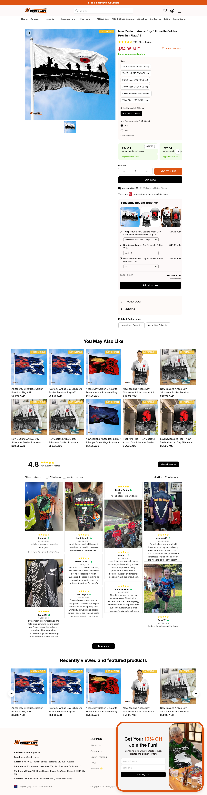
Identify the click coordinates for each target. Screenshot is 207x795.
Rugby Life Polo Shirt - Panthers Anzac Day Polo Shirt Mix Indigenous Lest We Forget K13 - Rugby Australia (43, 552)
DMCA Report (45, 786)
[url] (30, 757)
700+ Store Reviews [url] (143, 42)
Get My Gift (143, 774)
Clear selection (127, 135)
